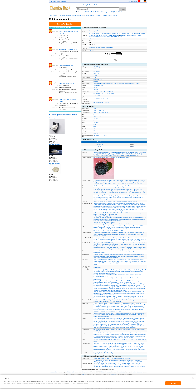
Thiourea (96, 360)
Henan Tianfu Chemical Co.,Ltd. (68, 49)
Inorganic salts (80, 15)
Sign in (130, 1)
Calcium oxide (70, 372)
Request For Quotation (65, 24)
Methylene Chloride (100, 12)
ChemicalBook (52, 15)
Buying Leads (86, 5)
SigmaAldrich (99, 144)
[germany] (145, 1)
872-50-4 (93, 12)
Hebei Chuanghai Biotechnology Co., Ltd (68, 32)
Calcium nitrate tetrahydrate (116, 366)
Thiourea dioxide (119, 365)
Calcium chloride (86, 372)
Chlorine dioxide (121, 372)
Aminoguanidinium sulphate (101, 366)
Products (78, 5)
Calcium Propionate (106, 372)
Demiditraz (84, 374)
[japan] (142, 1)
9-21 (95, 125)
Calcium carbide (117, 358)
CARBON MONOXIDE (105, 358)
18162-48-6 (87, 12)
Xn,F (95, 108)
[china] (139, 1)
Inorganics (92, 47)
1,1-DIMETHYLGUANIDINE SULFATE (129, 363)
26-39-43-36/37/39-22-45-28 (101, 112)
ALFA (99, 146)
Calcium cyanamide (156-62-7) (101, 102)
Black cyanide (141, 365)
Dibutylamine (121, 360)
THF (112, 12)
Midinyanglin (97, 362)
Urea (70, 374)
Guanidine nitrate (112, 360)
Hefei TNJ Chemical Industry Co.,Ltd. (67, 100)
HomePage (63, 1)
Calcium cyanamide (112, 15)
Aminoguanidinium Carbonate (131, 366)
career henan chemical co (66, 83)
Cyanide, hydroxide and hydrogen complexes (96, 15)
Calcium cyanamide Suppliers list (60, 27)
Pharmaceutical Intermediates (105, 47)
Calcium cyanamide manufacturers (63, 115)
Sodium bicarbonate (137, 372)
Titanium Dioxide (118, 12)
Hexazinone (131, 362)
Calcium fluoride (126, 358)
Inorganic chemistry (71, 15)
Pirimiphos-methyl (106, 362)
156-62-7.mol (92, 50)
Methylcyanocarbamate (130, 365)
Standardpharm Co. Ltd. (66, 65)
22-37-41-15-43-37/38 (99, 110)
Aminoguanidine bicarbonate (120, 362)
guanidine (142, 366)
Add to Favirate (54, 1)
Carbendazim (136, 360)
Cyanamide (128, 360)
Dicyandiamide (103, 360)
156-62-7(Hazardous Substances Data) (103, 136)
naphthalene (108, 12)
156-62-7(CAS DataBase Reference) (102, 99)
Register (135, 1)
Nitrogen (96, 358)
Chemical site (97, 5)
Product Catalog (61, 15)
